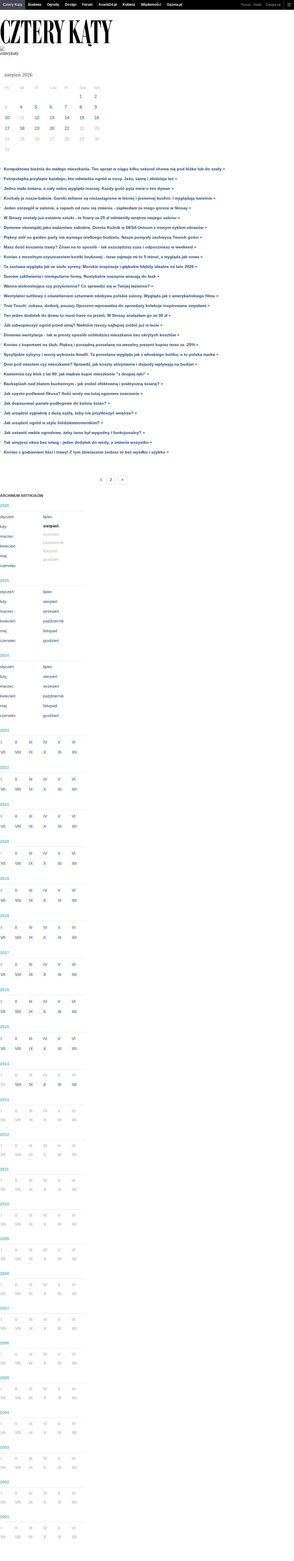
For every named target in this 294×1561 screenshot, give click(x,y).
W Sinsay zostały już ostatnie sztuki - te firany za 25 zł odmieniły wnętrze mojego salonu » (92, 217)
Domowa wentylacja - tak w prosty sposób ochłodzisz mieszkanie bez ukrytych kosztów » (91, 335)
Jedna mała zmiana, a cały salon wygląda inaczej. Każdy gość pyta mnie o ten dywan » (89, 188)
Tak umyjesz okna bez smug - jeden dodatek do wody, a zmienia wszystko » (78, 442)
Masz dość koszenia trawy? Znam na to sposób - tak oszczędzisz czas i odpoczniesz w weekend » (100, 247)
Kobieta (129, 5)
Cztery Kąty (12, 5)
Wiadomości (151, 5)
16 (96, 117)
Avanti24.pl (107, 5)
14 (67, 117)
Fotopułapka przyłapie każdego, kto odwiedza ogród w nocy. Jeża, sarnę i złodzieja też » (90, 178)
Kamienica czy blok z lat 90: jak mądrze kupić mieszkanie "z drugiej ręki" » (76, 374)
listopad (50, 630)
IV (45, 742)
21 (67, 128)
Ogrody (53, 5)
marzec (6, 536)
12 (37, 117)
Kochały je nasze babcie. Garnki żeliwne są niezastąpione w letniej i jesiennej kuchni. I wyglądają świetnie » (110, 198)
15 (82, 117)
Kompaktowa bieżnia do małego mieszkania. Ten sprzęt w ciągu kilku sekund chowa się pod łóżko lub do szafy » (114, 169)
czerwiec (8, 565)
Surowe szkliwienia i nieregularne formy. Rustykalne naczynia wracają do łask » (81, 276)
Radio (258, 4)
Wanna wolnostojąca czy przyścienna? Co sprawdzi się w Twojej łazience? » (78, 286)
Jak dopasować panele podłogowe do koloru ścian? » (57, 403)
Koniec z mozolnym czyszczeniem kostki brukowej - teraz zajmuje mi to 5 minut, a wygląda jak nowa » (103, 256)
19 (37, 128)
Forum (87, 5)
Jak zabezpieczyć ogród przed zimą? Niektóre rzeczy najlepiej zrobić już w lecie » (83, 325)
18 (22, 128)
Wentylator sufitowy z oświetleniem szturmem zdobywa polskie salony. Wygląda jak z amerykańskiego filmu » (111, 296)
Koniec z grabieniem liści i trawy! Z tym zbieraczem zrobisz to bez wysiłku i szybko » (86, 452)
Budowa (34, 5)
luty (3, 526)
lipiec (47, 516)
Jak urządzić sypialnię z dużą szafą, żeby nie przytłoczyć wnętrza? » (70, 413)
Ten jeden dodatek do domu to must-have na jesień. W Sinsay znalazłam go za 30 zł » (87, 315)
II (16, 742)
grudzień (51, 640)
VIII (18, 752)
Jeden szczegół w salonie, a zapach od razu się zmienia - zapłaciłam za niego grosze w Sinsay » (97, 208)
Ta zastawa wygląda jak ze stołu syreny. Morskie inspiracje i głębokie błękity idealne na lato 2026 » (100, 266)
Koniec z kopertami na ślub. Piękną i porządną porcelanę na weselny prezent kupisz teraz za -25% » (101, 344)
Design (70, 5)
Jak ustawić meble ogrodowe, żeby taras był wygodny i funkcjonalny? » (74, 432)
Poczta (246, 4)
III (30, 742)
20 (52, 128)
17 (7, 128)
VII (3, 752)
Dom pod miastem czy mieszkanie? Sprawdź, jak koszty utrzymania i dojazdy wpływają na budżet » (100, 364)
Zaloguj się (273, 4)
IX (31, 752)
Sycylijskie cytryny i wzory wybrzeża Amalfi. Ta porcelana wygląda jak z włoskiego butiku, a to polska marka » (111, 354)
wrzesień (51, 611)
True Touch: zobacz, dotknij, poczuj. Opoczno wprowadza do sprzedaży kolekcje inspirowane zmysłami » (107, 305)
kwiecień (8, 546)
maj (3, 555)
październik (53, 621)
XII (74, 752)
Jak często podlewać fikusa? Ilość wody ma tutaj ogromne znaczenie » (73, 393)
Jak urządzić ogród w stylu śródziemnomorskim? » (53, 422)
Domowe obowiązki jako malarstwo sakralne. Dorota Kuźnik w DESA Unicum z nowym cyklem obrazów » (105, 227)
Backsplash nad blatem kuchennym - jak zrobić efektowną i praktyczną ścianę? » (83, 383)
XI (59, 752)
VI (74, 742)
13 (52, 117)
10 (7, 117)
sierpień (50, 601)
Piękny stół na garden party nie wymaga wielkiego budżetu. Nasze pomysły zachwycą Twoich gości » (103, 237)
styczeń (7, 516)
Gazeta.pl (174, 5)
